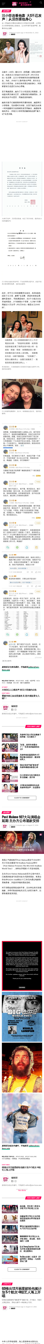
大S (38, 681)
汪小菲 (16, 683)
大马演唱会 (6, 1159)
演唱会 (15, 1159)
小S (4, 683)
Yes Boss (22, 1190)
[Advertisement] (22, 139)
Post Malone (31, 1156)
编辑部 (13, 34)
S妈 (27, 681)
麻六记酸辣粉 (25, 683)
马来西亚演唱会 (24, 1159)
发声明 (33, 681)
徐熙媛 (9, 683)
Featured (20, 681)
